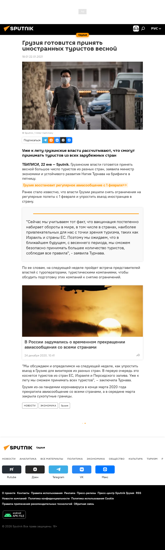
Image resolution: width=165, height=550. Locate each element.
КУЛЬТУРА (136, 458)
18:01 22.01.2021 (32, 56)
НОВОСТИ (30, 405)
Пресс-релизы (86, 493)
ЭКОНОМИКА (48, 405)
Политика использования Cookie (92, 498)
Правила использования (47, 493)
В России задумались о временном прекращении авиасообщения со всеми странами (75, 344)
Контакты (23, 493)
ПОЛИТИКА (75, 458)
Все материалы (51, 458)
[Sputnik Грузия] (19, 32)
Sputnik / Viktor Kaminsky (39, 132)
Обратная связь (84, 504)
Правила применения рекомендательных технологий (37, 504)
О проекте (8, 493)
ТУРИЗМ (152, 458)
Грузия (64, 405)
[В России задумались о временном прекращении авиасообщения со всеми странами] (82, 311)
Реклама (69, 493)
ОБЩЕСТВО (117, 458)
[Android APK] (14, 515)
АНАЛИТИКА (28, 458)
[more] (138, 355)
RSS (138, 493)
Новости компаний (14, 498)
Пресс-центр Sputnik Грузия (116, 493)
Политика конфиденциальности (49, 498)
